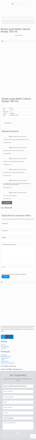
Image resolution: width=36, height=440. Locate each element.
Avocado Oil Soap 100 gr (10, 195)
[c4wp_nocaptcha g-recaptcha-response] (14, 274)
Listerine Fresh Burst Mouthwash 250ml (13, 161)
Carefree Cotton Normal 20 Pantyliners (13, 172)
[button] (18, 17)
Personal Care (19, 35)
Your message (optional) (9, 244)
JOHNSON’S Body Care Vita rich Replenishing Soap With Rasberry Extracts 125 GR (17, 184)
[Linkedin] (11, 337)
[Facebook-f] (7, 337)
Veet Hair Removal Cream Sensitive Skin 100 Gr (16, 139)
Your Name (5, 223)
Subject (4, 237)
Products (5, 351)
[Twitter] (3, 337)
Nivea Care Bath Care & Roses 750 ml (13, 150)
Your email (5, 230)
